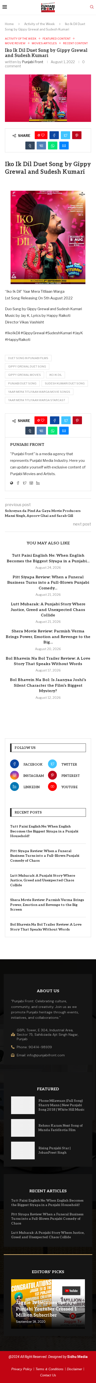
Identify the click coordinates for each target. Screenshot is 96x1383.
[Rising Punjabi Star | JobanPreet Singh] (23, 1150)
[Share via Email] (64, 145)
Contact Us (48, 1375)
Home (9, 24)
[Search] (92, 7)
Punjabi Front (32, 62)
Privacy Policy (21, 1369)
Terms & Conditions (49, 1369)
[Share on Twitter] (65, 135)
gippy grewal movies (24, 375)
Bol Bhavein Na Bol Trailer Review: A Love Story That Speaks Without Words (45, 927)
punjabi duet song (22, 383)
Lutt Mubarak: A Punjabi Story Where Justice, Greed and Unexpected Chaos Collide (48, 610)
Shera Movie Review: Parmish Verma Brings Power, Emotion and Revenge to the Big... (48, 637)
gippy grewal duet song (27, 366)
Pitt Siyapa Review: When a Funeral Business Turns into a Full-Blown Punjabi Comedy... (48, 583)
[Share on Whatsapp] (52, 145)
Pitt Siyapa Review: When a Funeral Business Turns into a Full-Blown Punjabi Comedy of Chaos (44, 856)
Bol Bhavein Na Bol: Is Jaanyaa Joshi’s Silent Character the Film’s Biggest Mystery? (48, 685)
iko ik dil (55, 375)
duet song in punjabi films (28, 358)
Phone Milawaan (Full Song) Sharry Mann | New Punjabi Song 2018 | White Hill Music (61, 1105)
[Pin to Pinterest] (76, 135)
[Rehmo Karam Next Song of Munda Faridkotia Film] (23, 1128)
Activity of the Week (39, 24)
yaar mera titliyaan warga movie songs (39, 391)
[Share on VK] (41, 145)
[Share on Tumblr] (30, 145)
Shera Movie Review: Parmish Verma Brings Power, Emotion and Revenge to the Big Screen (47, 905)
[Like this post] (43, 135)
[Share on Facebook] (54, 135)
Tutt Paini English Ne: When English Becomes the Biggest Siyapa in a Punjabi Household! (44, 831)
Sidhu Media (77, 1357)
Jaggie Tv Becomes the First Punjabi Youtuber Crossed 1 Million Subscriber (46, 1309)
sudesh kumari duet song (65, 383)
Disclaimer (74, 1369)
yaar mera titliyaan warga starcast (36, 400)
